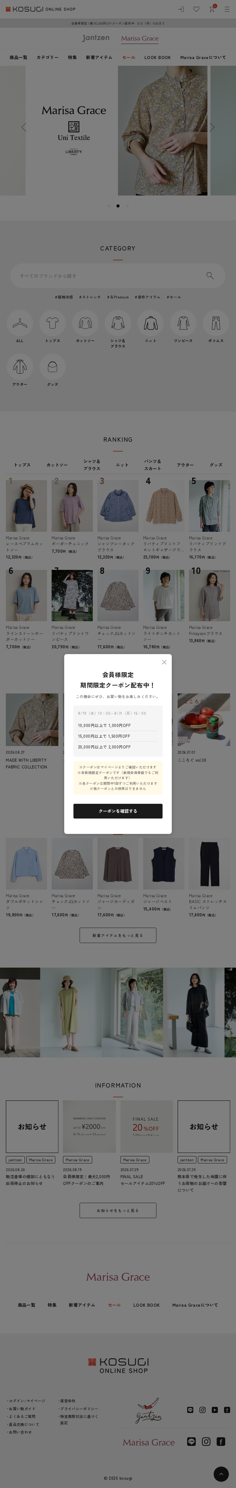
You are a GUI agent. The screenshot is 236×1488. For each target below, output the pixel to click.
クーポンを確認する (118, 811)
